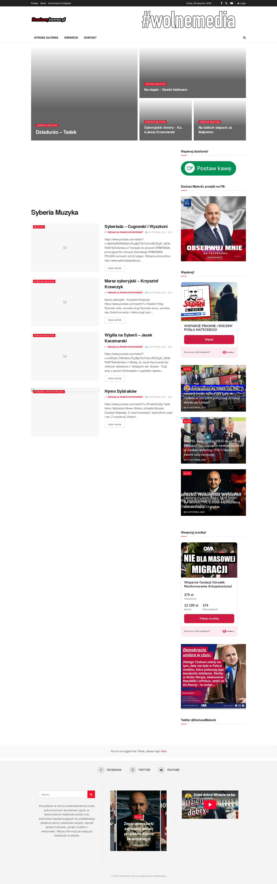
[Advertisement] (101, 178)
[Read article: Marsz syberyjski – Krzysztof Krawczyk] (65, 302)
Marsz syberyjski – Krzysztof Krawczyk (131, 284)
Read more (116, 267)
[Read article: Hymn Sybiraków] (65, 412)
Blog (187, 368)
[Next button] (164, 820)
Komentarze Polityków (59, 3)
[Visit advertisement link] (189, 19)
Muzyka (39, 226)
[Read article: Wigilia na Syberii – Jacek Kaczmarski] (65, 356)
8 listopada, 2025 (195, 511)
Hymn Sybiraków (121, 391)
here (163, 751)
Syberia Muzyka (47, 125)
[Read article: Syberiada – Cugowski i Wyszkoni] (65, 247)
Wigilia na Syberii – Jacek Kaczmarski (128, 338)
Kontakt (90, 37)
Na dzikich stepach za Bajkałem (215, 129)
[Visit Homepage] (49, 19)
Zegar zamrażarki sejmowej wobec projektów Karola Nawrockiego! (139, 831)
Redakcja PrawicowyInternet (56, 139)
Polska (34, 3)
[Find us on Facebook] (221, 3)
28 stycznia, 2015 (87, 139)
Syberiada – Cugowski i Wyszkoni (136, 226)
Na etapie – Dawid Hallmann (165, 89)
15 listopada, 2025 (195, 407)
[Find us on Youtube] (231, 3)
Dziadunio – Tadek (56, 131)
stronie (75, 835)
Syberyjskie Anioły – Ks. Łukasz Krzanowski (163, 129)
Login (243, 3)
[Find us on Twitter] (226, 3)
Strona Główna (46, 37)
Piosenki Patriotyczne (49, 391)
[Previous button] (113, 820)
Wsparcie (71, 37)
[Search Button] (244, 37)
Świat (43, 3)
